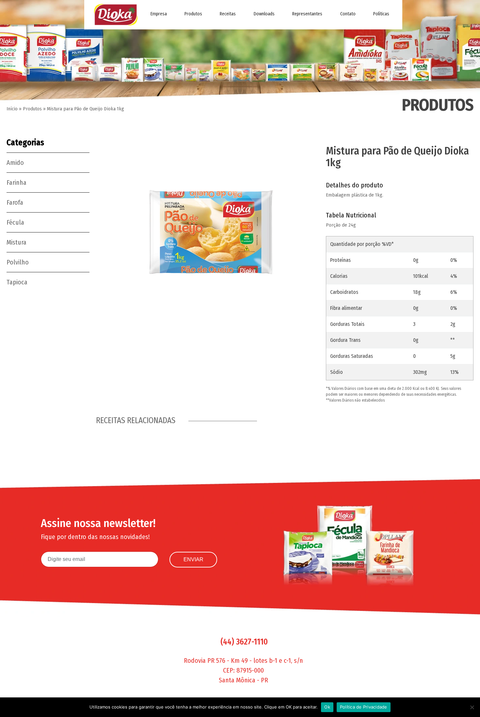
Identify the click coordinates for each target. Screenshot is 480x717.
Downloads (264, 14)
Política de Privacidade (363, 706)
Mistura (16, 242)
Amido (15, 163)
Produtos (193, 14)
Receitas (228, 14)
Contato (348, 14)
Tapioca (17, 282)
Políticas (381, 14)
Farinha (16, 182)
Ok (327, 706)
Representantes (307, 14)
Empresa (159, 14)
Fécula (15, 222)
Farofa (15, 202)
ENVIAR (193, 559)
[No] (472, 707)
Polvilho (18, 262)
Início (12, 109)
